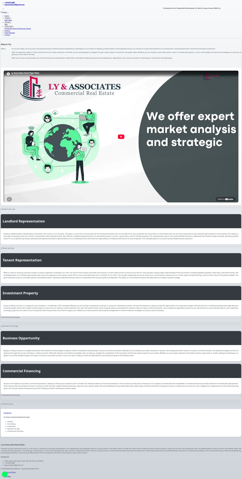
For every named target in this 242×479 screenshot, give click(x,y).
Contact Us (7, 413)
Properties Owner (11, 29)
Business (7, 22)
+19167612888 (10, 3)
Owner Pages (9, 26)
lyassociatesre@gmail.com (15, 5)
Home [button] (7, 16)
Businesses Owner (24, 29)
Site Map (8, 476)
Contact (7, 35)
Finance (7, 31)
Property (7, 18)
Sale (6, 20)
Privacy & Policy (10, 472)
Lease (10, 20)
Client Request (10, 33)
